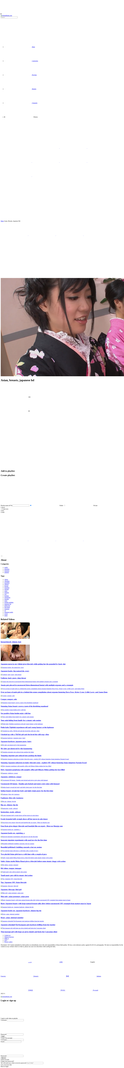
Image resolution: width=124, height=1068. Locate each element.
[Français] (18, 176)
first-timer (7, 607)
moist (5, 615)
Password (3, 1034)
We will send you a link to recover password (13, 1063)
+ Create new (4, 509)
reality (6, 567)
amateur (6, 572)
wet (5, 594)
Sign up (3, 1058)
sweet (6, 614)
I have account (5, 1059)
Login (2, 1036)
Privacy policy (8, 942)
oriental (6, 589)
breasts (6, 586)
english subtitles (8, 602)
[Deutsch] (45, 176)
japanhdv (7, 583)
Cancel (3, 507)
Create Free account (6, 1038)
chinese (6, 584)
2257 (5, 940)
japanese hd (7, 604)
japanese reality (8, 612)
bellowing (7, 605)
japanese (6, 571)
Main (2, 221)
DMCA (6, 938)
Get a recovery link (6, 1065)
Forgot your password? (7, 1061)
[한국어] (18, 162)
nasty (5, 601)
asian (5, 591)
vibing (6, 579)
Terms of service (9, 937)
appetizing (7, 597)
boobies (6, 596)
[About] (14, 425)
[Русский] (46, 162)
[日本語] (100, 148)
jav (5, 610)
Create (2, 512)
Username (4, 1020)
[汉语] (100, 162)
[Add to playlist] (62, 433)
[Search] (62, 206)
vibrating (6, 581)
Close (2, 510)
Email (2, 1041)
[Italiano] (73, 148)
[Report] (62, 461)
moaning (6, 569)
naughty (6, 599)
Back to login (4, 1066)
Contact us (7, 935)
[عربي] (73, 162)
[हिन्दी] (46, 148)
